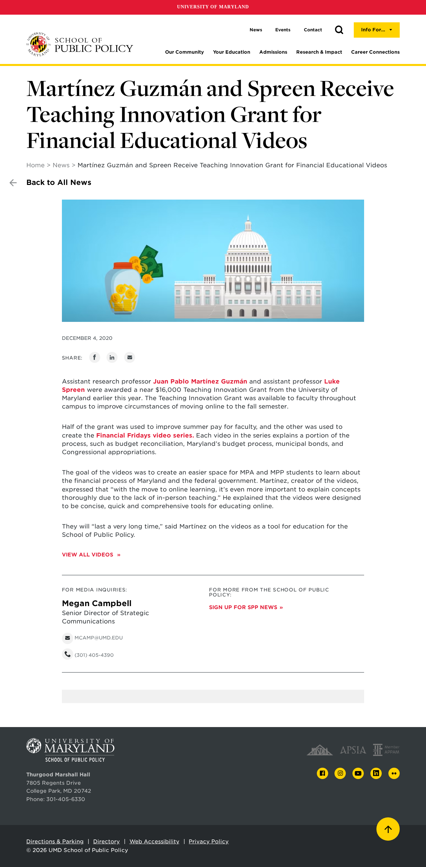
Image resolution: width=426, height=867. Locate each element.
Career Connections (375, 52)
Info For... (373, 29)
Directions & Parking (55, 841)
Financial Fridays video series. (145, 435)
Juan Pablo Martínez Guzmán (200, 381)
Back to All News (58, 182)
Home (35, 165)
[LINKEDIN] (376, 773)
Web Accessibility (154, 841)
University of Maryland (213, 6)
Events (283, 29)
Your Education (231, 52)
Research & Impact (319, 52)
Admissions (273, 52)
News (256, 29)
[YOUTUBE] (358, 773)
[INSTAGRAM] (340, 773)
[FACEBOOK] (322, 773)
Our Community (184, 52)
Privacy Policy (209, 841)
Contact (313, 29)
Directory (106, 841)
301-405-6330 (65, 799)
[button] (339, 30)
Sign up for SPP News (243, 607)
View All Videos (88, 554)
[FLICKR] (394, 773)
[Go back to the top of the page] (388, 829)
